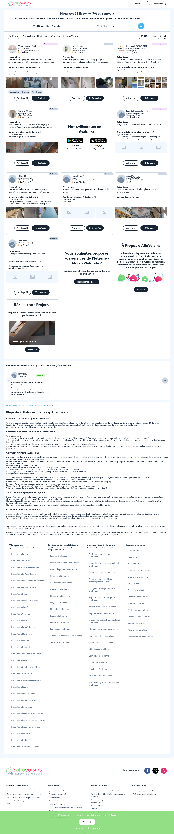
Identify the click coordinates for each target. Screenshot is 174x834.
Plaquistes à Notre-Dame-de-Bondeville (28, 720)
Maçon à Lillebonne (58, 602)
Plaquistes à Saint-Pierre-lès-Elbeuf (26, 680)
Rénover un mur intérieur (138, 630)
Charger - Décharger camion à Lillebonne (102, 589)
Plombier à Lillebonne (59, 622)
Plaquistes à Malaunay (20, 733)
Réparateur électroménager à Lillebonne (102, 598)
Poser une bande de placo (139, 596)
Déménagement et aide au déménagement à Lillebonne (101, 580)
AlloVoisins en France (56, 811)
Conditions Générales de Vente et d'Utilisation (108, 791)
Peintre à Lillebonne (58, 615)
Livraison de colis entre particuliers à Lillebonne (104, 621)
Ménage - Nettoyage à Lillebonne (103, 629)
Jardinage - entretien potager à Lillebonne (102, 555)
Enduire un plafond (136, 590)
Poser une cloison (135, 563)
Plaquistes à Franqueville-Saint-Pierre (27, 713)
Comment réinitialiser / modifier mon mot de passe (23, 802)
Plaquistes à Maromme (21, 640)
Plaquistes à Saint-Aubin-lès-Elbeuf (26, 653)
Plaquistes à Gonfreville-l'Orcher (25, 746)
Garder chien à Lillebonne (100, 662)
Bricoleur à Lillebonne (59, 556)
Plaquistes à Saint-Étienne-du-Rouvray (27, 580)
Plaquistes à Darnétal (20, 647)
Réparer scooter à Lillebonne (101, 613)
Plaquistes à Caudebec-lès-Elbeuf (25, 667)
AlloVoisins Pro (54, 797)
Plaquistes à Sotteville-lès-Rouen (25, 567)
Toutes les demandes (57, 801)
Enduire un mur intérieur (138, 577)
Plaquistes (32, 405)
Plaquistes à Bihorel (19, 687)
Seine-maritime (43, 405)
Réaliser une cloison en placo (140, 636)
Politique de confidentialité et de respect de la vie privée (108, 795)
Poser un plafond (135, 550)
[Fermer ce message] (169, 816)
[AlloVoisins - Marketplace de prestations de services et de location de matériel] (19, 5)
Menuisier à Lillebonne (59, 609)
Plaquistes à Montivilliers (21, 633)
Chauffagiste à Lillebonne (61, 582)
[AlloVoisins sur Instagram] (164, 771)
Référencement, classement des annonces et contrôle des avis (107, 801)
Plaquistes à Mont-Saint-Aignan (24, 600)
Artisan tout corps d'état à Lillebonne (66, 635)
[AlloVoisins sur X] (155, 771)
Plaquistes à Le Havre (20, 560)
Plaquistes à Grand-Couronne (24, 673)
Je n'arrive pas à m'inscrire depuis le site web (23, 797)
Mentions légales (97, 805)
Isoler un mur (133, 583)
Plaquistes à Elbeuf (19, 607)
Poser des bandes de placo (139, 570)
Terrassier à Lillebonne (59, 642)
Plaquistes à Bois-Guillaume (23, 627)
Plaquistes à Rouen (19, 554)
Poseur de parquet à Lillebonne (63, 569)
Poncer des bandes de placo (140, 616)
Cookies (94, 809)
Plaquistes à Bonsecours (21, 707)
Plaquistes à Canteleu (20, 614)
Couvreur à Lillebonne (59, 589)
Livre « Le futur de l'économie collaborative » (65, 807)
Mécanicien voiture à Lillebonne (102, 606)
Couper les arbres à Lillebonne (102, 572)
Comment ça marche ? (57, 794)
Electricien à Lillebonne (60, 596)
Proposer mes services (57, 804)
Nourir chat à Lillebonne (99, 669)
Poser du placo (134, 557)
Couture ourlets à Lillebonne (101, 642)
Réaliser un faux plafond (138, 610)
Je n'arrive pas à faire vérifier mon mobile (22, 791)
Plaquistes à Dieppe (20, 594)
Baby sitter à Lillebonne (99, 655)
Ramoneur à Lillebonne (60, 629)
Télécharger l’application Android (145, 794)
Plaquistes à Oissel (19, 660)
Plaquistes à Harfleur (20, 740)
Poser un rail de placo (137, 603)
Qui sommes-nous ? (56, 791)
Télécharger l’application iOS (143, 791)
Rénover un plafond (136, 623)
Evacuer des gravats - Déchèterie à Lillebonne (104, 683)
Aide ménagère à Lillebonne (101, 649)
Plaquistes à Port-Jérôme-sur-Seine (26, 727)
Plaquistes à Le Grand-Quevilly (24, 587)
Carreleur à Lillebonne (59, 576)
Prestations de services (18, 405)
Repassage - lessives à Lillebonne (103, 636)
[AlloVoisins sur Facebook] (147, 771)
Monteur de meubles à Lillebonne (64, 562)
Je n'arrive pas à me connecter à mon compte (24, 794)
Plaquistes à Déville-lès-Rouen (24, 620)
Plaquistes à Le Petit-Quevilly (23, 574)
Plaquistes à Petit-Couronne (23, 693)
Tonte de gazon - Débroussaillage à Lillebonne (104, 564)
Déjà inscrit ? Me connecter (87, 828)
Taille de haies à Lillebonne (100, 675)
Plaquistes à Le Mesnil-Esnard (24, 700)
